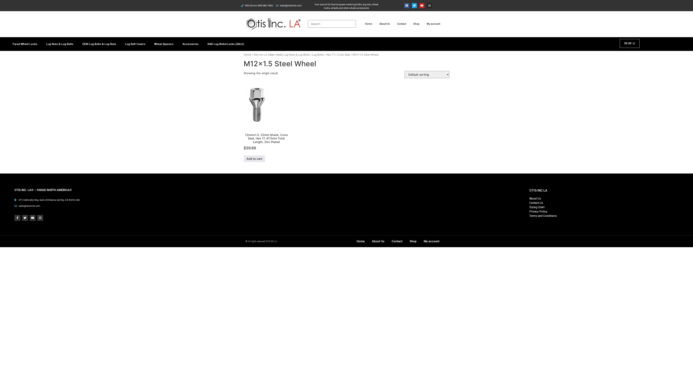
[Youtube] (421, 5)
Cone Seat (343, 54)
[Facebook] (406, 5)
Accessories (190, 44)
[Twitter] (414, 5)
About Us (384, 23)
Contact (401, 23)
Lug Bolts (318, 54)
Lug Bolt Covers (135, 44)
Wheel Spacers (163, 44)
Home (368, 23)
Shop (416, 23)
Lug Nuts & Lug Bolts (59, 44)
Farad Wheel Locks (25, 44)
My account (433, 23)
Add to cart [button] (254, 159)
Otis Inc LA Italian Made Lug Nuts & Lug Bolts (282, 54)
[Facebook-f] (17, 218)
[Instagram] (429, 5)
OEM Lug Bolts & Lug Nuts (99, 44)
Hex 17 (330, 54)
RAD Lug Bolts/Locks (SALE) (226, 44)
